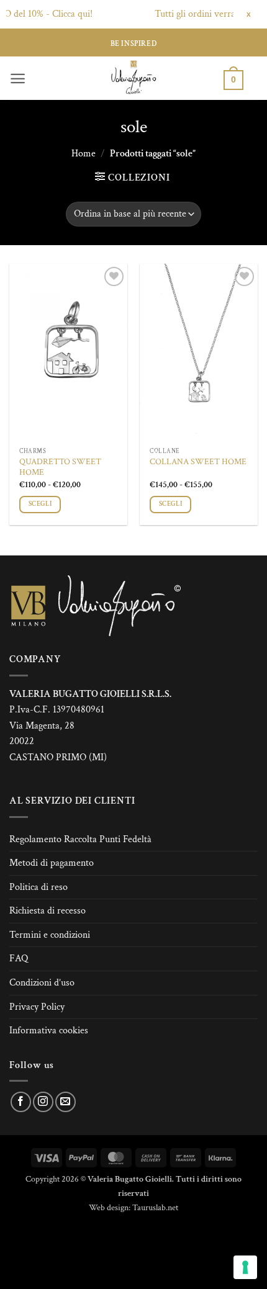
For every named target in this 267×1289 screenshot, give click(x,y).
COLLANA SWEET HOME (198, 462)
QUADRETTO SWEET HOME (60, 467)
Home (83, 153)
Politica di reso (38, 887)
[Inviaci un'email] (65, 1102)
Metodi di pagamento (51, 862)
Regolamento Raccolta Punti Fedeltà (80, 839)
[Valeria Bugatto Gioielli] (133, 78)
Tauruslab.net (155, 1207)
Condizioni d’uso (42, 982)
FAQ (18, 958)
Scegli (40, 504)
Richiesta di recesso (47, 910)
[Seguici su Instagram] (43, 1102)
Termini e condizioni (49, 934)
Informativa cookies (48, 1030)
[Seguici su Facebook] (21, 1102)
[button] (17, 78)
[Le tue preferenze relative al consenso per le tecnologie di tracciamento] (245, 1267)
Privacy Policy (37, 1006)
